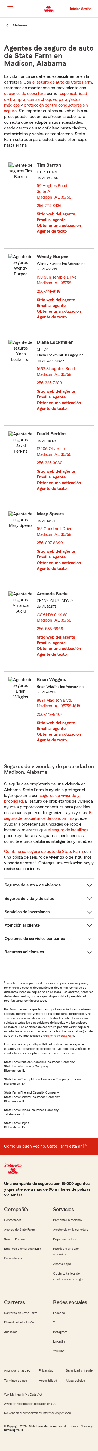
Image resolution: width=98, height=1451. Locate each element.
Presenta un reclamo (67, 1220)
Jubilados (10, 1332)
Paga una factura (64, 1239)
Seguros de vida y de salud (29, 898)
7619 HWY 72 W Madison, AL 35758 (54, 617)
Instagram (60, 1332)
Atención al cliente (22, 925)
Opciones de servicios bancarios (35, 938)
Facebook (59, 1312)
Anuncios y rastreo (17, 1370)
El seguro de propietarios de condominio (48, 816)
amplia (19, 99)
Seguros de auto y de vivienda (33, 885)
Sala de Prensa (14, 1239)
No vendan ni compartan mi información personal (37, 1413)
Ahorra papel (62, 1264)
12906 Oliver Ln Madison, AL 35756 (54, 452)
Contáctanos (13, 1220)
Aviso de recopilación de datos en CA (30, 1403)
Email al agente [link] (51, 220)
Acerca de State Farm (19, 1229)
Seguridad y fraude (79, 1370)
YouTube (59, 1351)
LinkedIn (59, 1341)
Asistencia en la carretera (70, 1229)
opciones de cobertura (25, 93)
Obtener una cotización (59, 225)
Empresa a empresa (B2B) (22, 1248)
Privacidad (46, 1370)
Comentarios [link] (13, 1258)
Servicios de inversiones (27, 912)
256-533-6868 (50, 628)
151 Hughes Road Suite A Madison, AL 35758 (54, 191)
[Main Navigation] (10, 8)
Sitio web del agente (56, 214)
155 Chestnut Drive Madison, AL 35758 (55, 532)
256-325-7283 (49, 383)
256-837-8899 (50, 543)
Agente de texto (52, 231)
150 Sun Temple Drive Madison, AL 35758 (56, 280)
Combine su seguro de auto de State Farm (43, 851)
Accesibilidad (48, 1380)
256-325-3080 (49, 463)
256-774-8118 (48, 291)
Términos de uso (15, 1380)
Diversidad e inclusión (19, 1322)
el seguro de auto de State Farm (62, 82)
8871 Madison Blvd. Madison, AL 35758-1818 (59, 703)
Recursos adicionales (24, 952)
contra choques (42, 99)
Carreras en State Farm (20, 1312)
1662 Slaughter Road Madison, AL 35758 (56, 372)
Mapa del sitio (75, 1380)
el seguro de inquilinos (68, 830)
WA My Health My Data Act (23, 1394)
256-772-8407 (49, 714)
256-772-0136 (49, 205)
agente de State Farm (60, 1035)
